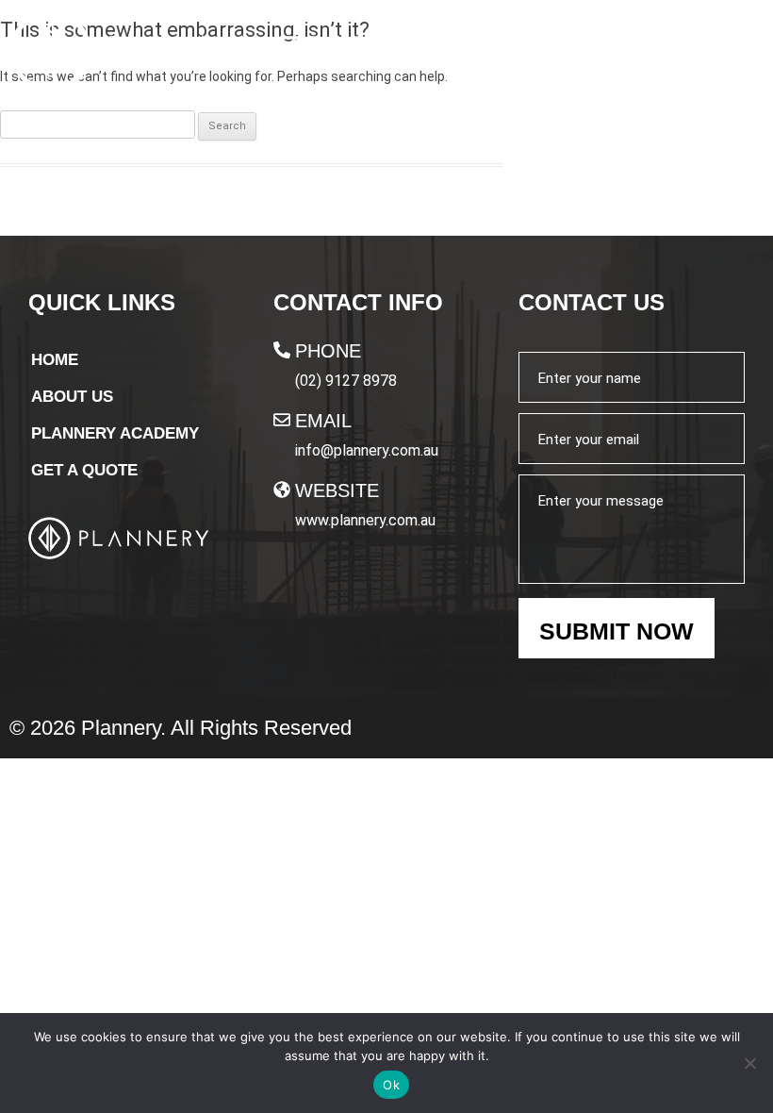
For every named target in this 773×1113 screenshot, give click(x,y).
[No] (749, 1063)
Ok (391, 1084)
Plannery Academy (115, 433)
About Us (72, 397)
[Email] (281, 419)
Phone (328, 351)
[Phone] (281, 349)
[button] (734, 53)
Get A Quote (84, 470)
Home (54, 360)
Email (323, 420)
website (337, 490)
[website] (281, 489)
